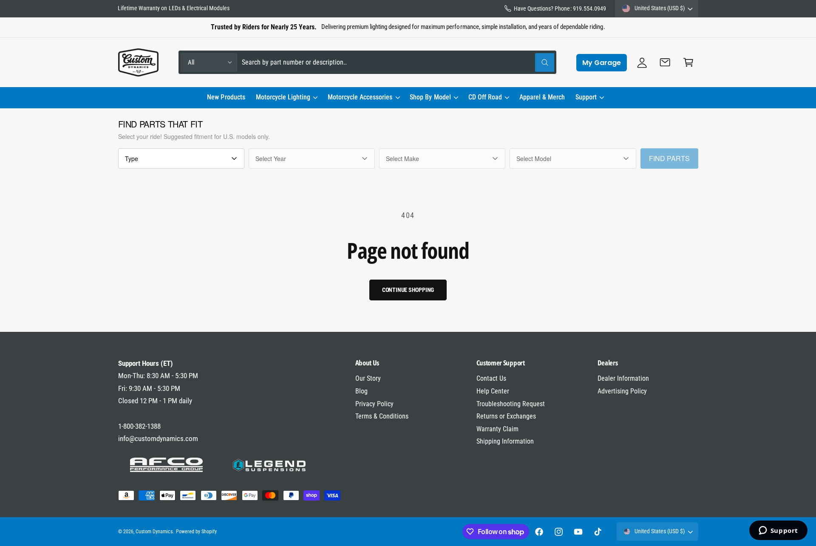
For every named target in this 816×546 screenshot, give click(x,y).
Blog (361, 391)
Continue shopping (408, 289)
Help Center (492, 391)
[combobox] (398, 62)
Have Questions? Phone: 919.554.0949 (560, 8)
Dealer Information (623, 378)
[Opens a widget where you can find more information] (778, 531)
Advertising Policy (622, 391)
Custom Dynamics (154, 532)
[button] (286, 97)
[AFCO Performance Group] (166, 465)
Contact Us (491, 378)
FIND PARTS (669, 158)
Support (586, 97)
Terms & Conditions (381, 416)
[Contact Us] (665, 62)
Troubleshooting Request (510, 404)
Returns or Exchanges (506, 416)
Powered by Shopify (196, 532)
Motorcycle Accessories (360, 97)
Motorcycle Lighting (283, 97)
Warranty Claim (497, 429)
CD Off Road (485, 97)
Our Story (368, 378)
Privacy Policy (374, 404)
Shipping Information (505, 441)
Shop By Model (430, 97)
